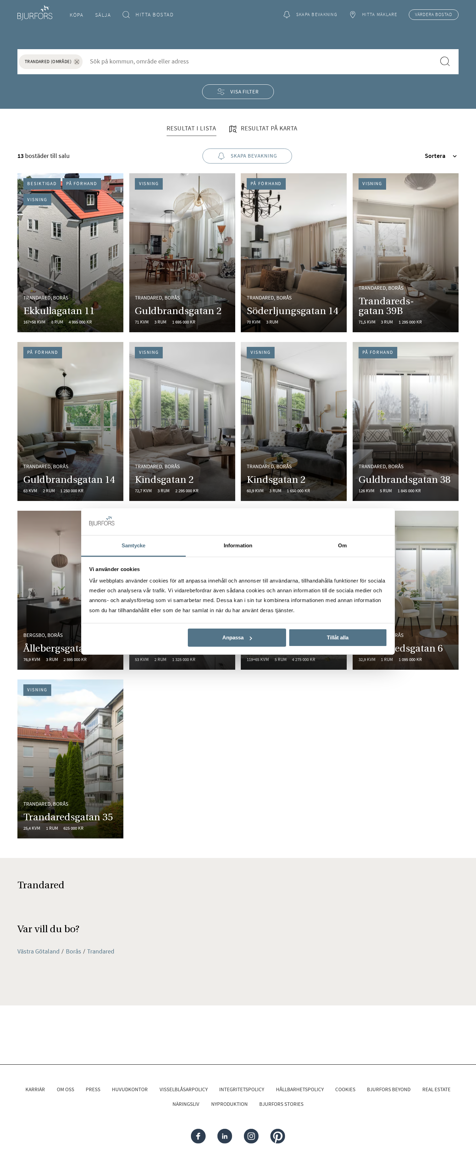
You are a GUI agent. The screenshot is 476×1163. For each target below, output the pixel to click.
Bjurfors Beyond (388, 1089)
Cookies (345, 1089)
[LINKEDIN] (224, 1136)
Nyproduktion (229, 1104)
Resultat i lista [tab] (191, 128)
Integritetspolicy (241, 1089)
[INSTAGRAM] (251, 1136)
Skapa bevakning (316, 14)
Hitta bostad (155, 14)
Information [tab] (238, 545)
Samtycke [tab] (134, 545)
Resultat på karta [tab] (268, 128)
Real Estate (436, 1089)
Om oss (65, 1089)
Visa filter (244, 91)
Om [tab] (342, 545)
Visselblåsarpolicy (184, 1089)
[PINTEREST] (277, 1136)
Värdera (433, 14)
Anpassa (233, 637)
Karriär (35, 1089)
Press (93, 1089)
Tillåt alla (337, 637)
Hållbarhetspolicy (300, 1089)
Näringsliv (185, 1104)
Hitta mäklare (379, 14)
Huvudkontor (130, 1089)
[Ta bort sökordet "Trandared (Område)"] (77, 62)
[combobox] (259, 61)
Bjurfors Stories (281, 1104)
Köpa (76, 15)
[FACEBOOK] (198, 1136)
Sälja (103, 15)
